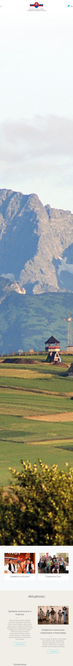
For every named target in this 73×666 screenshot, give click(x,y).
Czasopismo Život (20, 576)
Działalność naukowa (53, 576)
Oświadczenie (19, 664)
